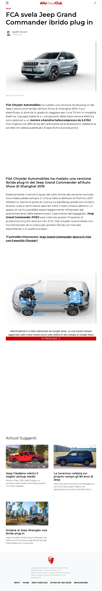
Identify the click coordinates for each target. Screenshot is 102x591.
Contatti (17, 583)
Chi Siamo (26, 583)
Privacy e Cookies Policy (40, 583)
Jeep (8, 8)
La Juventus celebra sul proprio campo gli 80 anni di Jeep (73, 476)
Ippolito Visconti (19, 32)
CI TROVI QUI (49, 338)
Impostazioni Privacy (81, 583)
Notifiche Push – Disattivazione (60, 583)
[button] (7, 3)
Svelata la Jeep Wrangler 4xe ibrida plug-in (26, 532)
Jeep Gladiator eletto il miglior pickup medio (22, 475)
